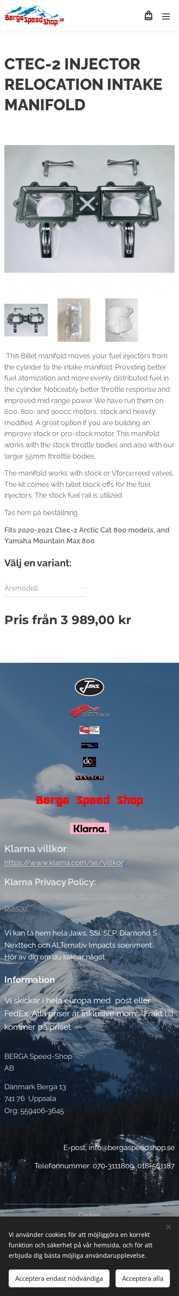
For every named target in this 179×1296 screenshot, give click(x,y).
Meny (166, 16)
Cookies (90, 1215)
